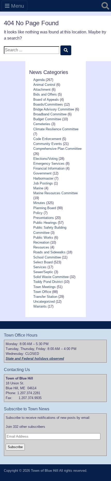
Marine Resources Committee (55, 193)
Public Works (43, 237)
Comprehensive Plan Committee (57, 149)
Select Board (43, 262)
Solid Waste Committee (51, 277)
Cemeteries (41, 124)
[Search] (65, 50)
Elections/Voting (45, 159)
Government (42, 173)
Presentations (43, 218)
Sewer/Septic (43, 272)
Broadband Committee (50, 114)
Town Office (42, 292)
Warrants (40, 306)
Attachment (42, 89)
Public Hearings (45, 223)
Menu (17, 6)
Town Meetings (44, 287)
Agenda (39, 80)
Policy (38, 213)
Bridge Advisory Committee (53, 109)
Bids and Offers (45, 94)
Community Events (47, 144)
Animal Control (44, 85)
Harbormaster (43, 178)
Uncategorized (44, 301)
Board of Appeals (46, 99)
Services (39, 267)
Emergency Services (49, 163)
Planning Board (44, 208)
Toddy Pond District (48, 282)
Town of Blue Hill (44, 471)
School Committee (47, 257)
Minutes (39, 203)
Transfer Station (45, 297)
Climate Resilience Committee (55, 129)
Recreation (41, 242)
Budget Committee (47, 119)
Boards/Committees (48, 104)
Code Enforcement (47, 139)
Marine (38, 188)
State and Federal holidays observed (35, 358)
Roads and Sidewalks (49, 252)
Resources (41, 247)
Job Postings (43, 183)
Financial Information (49, 168)
